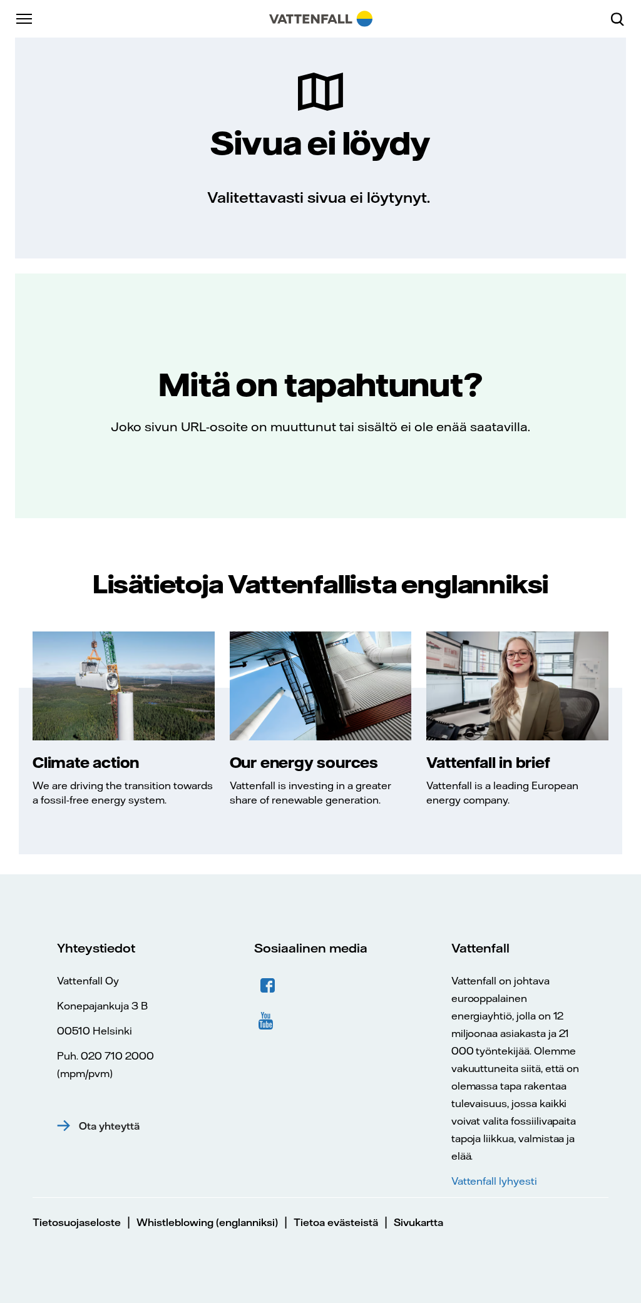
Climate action (86, 762)
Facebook (268, 985)
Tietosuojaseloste (77, 1222)
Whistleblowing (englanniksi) (207, 1222)
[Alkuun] (320, 19)
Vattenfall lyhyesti (494, 1181)
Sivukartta (418, 1222)
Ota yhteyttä (109, 1126)
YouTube (268, 1019)
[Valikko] (25, 18)
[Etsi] (622, 19)
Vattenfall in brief (487, 762)
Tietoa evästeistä (336, 1222)
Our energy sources (304, 762)
